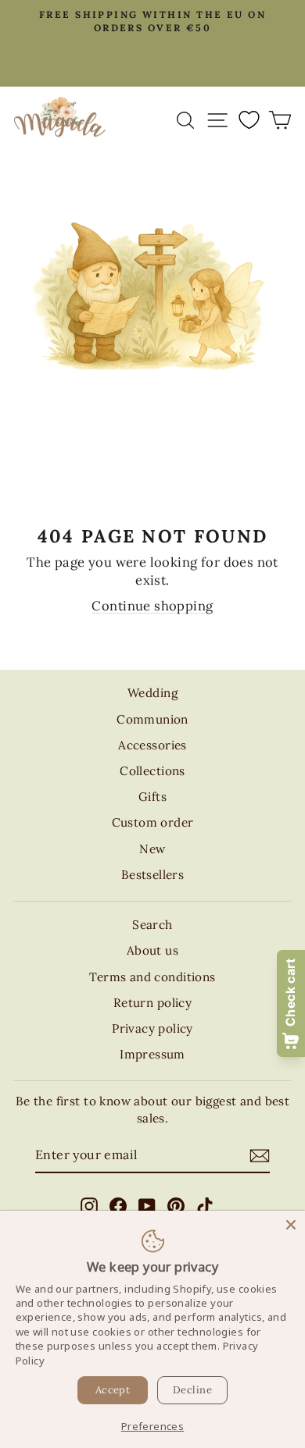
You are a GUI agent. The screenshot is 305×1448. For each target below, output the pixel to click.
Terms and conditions (152, 976)
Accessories (152, 745)
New (152, 848)
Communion (152, 719)
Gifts (152, 796)
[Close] (291, 1225)
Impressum (152, 1054)
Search (152, 924)
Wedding (152, 692)
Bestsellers (153, 874)
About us (152, 950)
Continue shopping (152, 605)
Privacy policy (152, 1028)
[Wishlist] (249, 119)
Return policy (152, 1002)
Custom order (153, 822)
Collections (152, 770)
